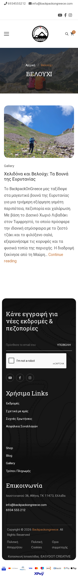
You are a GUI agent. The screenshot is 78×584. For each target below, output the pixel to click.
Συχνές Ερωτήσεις (19, 419)
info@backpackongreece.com (52, 3)
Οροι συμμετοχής (60, 544)
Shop (9, 448)
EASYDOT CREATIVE (56, 556)
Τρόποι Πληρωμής (18, 471)
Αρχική (30, 65)
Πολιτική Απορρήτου (14, 544)
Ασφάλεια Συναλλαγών (22, 426)
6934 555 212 (16, 510)
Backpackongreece (45, 529)
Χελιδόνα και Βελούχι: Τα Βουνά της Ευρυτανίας (36, 176)
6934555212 (17, 3)
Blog (9, 455)
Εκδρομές (12, 403)
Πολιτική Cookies (36, 544)
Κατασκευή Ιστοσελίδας (23, 556)
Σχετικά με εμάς (17, 411)
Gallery (9, 166)
